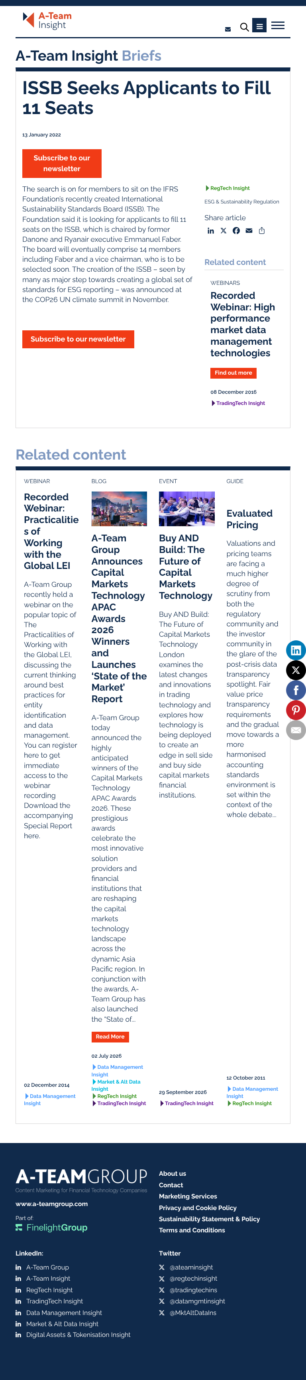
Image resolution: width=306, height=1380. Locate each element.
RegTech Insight (230, 189)
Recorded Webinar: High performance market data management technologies (242, 324)
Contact (171, 1185)
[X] (296, 670)
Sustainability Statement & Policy (209, 1219)
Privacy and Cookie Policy (198, 1208)
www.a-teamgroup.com (52, 1204)
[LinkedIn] (296, 650)
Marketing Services (188, 1196)
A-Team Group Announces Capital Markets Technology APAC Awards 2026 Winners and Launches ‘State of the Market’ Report (119, 618)
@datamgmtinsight (197, 1301)
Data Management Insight (50, 1100)
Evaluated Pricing (250, 519)
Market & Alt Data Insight (116, 1085)
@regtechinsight (193, 1278)
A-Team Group (47, 1267)
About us (172, 1173)
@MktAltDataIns (193, 1313)
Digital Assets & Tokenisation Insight (78, 1335)
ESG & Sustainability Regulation (241, 202)
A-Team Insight (48, 1278)
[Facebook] (296, 690)
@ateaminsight (191, 1267)
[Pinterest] (296, 710)
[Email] (296, 730)
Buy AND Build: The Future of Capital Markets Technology (186, 566)
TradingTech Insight (240, 404)
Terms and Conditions (192, 1230)
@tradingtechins (193, 1290)
